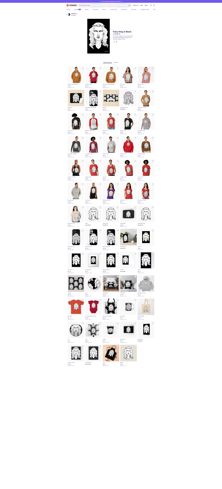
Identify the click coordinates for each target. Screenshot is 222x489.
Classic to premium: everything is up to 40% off (111, 1)
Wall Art (104, 9)
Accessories (133, 9)
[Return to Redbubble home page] (72, 5)
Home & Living (113, 9)
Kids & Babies (124, 9)
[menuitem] (68, 9)
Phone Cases (95, 9)
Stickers (87, 9)
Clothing (77, 9)
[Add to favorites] (114, 42)
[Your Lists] (151, 5)
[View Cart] (154, 5)
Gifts (154, 9)
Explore (68, 9)
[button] (111, 1)
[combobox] (104, 5)
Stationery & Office (145, 9)
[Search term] (129, 5)
